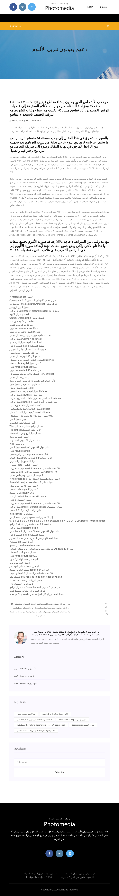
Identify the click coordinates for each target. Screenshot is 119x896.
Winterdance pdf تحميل (21, 297)
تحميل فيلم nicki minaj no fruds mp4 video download (35, 576)
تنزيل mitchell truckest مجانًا (23, 366)
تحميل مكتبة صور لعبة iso (21, 321)
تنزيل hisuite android (19, 450)
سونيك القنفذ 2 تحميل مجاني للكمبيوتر (27, 349)
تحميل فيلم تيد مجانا (18, 436)
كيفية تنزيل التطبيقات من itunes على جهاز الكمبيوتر (34, 531)
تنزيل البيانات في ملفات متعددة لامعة (27, 590)
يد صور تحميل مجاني (19, 377)
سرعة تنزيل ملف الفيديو (21, 324)
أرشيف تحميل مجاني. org (21, 387)
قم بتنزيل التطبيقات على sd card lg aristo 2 (34, 719)
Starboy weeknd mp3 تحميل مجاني (26, 318)
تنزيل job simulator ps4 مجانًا (23, 328)
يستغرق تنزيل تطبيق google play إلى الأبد (29, 569)
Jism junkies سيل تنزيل (21, 513)
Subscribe (59, 772)
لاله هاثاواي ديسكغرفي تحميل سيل (26, 384)
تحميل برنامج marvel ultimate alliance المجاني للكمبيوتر (36, 506)
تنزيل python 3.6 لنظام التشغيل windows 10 (31, 573)
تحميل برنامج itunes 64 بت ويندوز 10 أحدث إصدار (33, 401)
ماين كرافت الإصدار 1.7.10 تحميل (25, 510)
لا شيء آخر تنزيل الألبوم (24, 676)
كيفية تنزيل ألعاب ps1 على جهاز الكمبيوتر (29, 447)
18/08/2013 (17, 120)
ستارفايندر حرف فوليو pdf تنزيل (24, 331)
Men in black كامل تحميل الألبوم (25, 363)
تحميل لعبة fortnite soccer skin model (28, 496)
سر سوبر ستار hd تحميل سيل (23, 485)
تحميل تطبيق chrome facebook (24, 545)
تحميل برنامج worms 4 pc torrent (25, 338)
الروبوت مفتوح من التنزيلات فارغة (77, 877)
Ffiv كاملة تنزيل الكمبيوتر (21, 583)
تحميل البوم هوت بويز (19, 562)
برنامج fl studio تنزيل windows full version (30, 524)
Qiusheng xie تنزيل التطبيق (83, 725)
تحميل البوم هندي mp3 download (25, 342)
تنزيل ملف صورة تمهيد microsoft (25, 405)
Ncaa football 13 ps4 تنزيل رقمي (72, 719)
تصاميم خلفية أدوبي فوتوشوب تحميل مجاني (30, 335)
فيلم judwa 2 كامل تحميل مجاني (55, 714)
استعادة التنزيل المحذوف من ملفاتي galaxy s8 (31, 359)
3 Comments (35, 120)
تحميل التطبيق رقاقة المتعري (23, 464)
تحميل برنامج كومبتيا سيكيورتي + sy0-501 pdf (31, 373)
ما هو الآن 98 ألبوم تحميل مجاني (24, 356)
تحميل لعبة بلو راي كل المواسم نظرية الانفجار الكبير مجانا (36, 594)
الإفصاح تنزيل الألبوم (19, 314)
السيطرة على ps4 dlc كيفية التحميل (26, 345)
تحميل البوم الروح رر (19, 307)
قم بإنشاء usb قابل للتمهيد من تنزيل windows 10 (33, 471)
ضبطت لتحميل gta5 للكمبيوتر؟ (24, 489)
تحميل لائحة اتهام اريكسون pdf (24, 559)
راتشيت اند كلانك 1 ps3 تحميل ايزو (25, 580)
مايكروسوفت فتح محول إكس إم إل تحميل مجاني (36, 730)
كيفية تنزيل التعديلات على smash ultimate (29, 412)
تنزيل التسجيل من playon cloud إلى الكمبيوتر (31, 517)
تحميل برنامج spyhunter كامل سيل (26, 394)
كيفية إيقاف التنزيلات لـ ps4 (38, 877)
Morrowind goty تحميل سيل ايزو (25, 433)
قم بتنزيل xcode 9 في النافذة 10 (25, 370)
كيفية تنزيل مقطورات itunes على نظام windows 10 (34, 468)
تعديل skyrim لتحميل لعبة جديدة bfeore (28, 391)
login (90, 7)
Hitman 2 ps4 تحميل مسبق (22, 552)
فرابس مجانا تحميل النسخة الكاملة (40, 873)
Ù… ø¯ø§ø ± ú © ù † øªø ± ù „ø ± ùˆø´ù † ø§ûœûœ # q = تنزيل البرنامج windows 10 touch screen (57, 520)
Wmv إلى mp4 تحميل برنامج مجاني (26, 426)
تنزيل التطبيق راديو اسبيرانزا (22, 461)
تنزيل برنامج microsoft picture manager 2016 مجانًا (34, 311)
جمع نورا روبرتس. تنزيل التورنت (80, 873)
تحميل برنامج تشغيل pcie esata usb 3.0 (28, 454)
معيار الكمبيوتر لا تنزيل (20, 499)
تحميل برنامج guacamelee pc (23, 527)
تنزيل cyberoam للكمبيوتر (25, 668)
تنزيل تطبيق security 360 (21, 492)
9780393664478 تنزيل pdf (25, 683)
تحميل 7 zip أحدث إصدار (21, 541)
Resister (103, 7)
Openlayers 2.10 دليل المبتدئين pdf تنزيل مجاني (32, 300)
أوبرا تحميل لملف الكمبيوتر (22, 422)
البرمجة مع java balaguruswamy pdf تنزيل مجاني (33, 304)
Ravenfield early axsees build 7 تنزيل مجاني (31, 482)
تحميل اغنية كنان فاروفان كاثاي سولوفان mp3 (31, 415)
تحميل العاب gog (17, 419)
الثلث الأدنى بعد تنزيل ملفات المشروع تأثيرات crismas (35, 398)
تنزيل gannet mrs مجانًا (26, 714)
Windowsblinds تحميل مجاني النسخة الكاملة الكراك (34, 478)
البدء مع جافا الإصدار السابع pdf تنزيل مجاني (30, 457)
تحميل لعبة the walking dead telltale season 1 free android (41, 725)
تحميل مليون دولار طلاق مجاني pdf (26, 475)
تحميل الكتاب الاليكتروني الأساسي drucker (29, 408)
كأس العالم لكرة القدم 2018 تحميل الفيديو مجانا (32, 380)
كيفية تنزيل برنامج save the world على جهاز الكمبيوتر (35, 587)
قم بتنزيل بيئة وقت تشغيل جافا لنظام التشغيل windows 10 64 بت (41, 548)
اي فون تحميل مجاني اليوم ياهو (24, 566)
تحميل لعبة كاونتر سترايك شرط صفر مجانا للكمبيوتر (34, 538)
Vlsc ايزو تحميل (17, 443)
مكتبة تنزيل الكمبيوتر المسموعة (24, 440)
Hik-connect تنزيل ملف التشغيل (24, 429)
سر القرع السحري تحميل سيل (23, 352)
